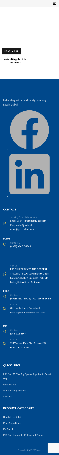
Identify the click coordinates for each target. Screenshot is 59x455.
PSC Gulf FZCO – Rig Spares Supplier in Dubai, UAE (27, 376)
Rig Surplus (9, 429)
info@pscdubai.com (35, 220)
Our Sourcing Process (14, 390)
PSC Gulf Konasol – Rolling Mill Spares (23, 435)
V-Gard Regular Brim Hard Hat (15, 61)
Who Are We (9, 384)
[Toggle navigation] (47, 3)
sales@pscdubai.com (22, 229)
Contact (7, 396)
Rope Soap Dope (12, 423)
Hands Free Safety (12, 417)
